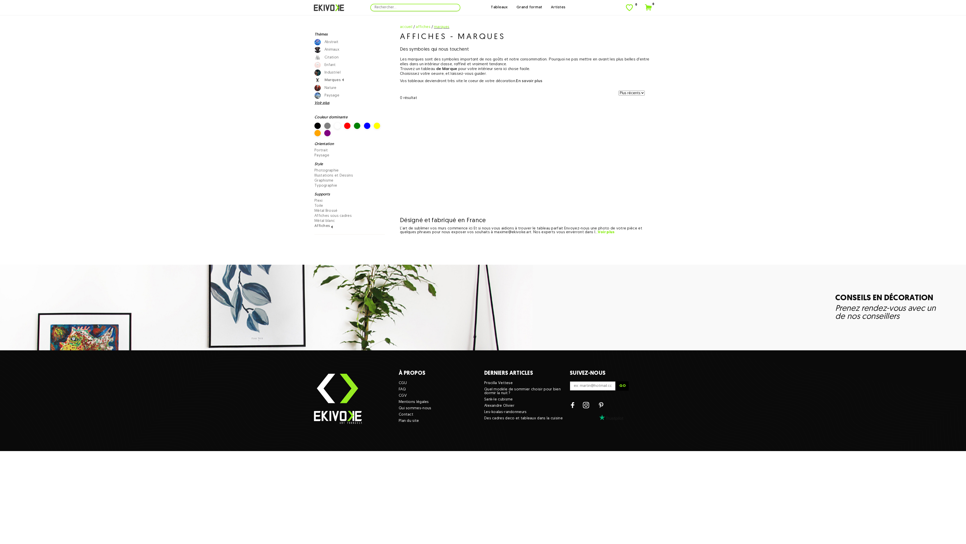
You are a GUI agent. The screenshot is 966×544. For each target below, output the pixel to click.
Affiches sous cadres (333, 216)
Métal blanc (324, 221)
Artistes (558, 7)
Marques (333, 80)
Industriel (333, 73)
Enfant (330, 65)
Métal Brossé (326, 211)
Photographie (326, 171)
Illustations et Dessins (333, 176)
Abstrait (331, 42)
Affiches (322, 226)
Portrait (321, 150)
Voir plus (606, 232)
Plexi (318, 201)
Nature (331, 88)
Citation (332, 57)
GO (622, 386)
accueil (406, 27)
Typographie (325, 186)
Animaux (332, 50)
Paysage (332, 95)
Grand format (529, 7)
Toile (318, 206)
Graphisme (324, 181)
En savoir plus (529, 80)
